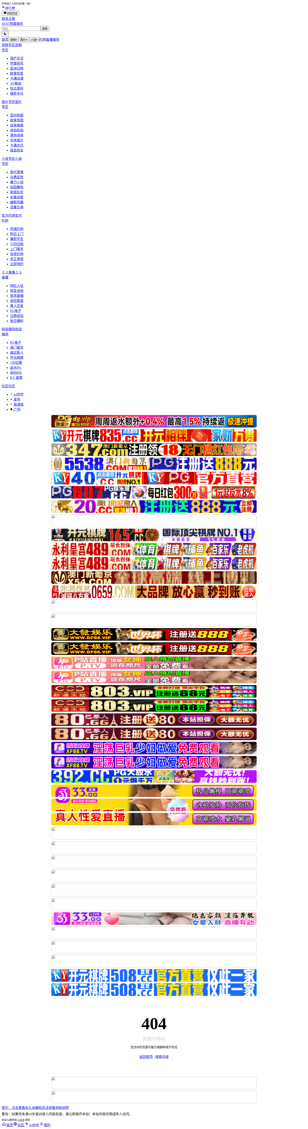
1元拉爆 (16, 362)
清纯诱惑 (16, 135)
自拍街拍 (16, 130)
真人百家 (16, 306)
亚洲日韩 (16, 68)
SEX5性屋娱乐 (12, 23)
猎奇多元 (16, 93)
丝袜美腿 (16, 125)
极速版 (18, 404)
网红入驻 (16, 286)
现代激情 (16, 172)
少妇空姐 (16, 244)
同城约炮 (16, 229)
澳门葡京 (16, 347)
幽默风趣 (16, 202)
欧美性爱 (16, 73)
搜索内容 (162, 1057)
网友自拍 (16, 291)
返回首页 (146, 1057)
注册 (11, 18)
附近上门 (16, 234)
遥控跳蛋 (16, 301)
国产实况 (16, 58)
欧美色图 (16, 120)
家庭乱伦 (16, 192)
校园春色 (16, 187)
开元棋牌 (16, 357)
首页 (5, 39)
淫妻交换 (16, 207)
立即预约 (16, 264)
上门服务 (16, 249)
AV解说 (15, 83)
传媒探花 (16, 63)
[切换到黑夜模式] (5, 34)
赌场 (56, 39)
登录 (5, 18)
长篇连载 (16, 197)
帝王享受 (16, 259)
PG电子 (15, 311)
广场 (16, 409)
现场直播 (16, 296)
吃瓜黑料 (16, 88)
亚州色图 (16, 115)
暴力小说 (16, 182)
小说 (34, 39)
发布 (16, 399)
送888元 (16, 372)
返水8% (15, 367)
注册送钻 (16, 316)
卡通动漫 (16, 78)
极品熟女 (16, 150)
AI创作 (18, 394)
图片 (23, 39)
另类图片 (16, 140)
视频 (13, 39)
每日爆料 (16, 321)
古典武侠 (16, 177)
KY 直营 (16, 377)
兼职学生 (16, 239)
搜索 (45, 28)
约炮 (42, 39)
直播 (49, 39)
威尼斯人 (16, 352)
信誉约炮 (16, 254)
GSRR (21, 1120)
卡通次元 (16, 145)
